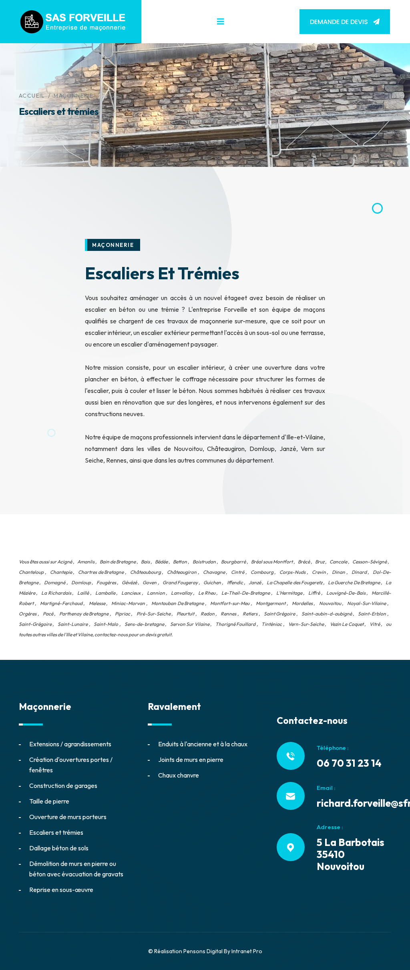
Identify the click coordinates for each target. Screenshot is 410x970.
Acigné (64, 562)
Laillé (83, 593)
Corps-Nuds (292, 572)
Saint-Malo (106, 624)
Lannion (156, 593)
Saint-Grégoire (35, 624)
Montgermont (270, 603)
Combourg (262, 572)
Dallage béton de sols (58, 848)
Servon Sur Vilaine (189, 624)
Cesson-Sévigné (369, 562)
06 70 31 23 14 (349, 763)
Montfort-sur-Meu (229, 603)
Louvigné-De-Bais (346, 593)
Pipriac (122, 614)
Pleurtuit (185, 614)
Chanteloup (31, 572)
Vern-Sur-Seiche (306, 624)
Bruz (319, 562)
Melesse (97, 603)
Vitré (375, 624)
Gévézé (129, 582)
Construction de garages (63, 786)
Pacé (48, 614)
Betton (180, 562)
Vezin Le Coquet (347, 624)
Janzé (255, 582)
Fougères (106, 582)
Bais (145, 562)
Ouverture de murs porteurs (68, 817)
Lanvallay (181, 593)
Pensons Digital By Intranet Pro (222, 951)
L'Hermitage (289, 593)
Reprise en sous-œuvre (61, 890)
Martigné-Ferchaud (61, 603)
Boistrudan (204, 562)
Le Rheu (206, 593)
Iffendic (235, 582)
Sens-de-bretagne (144, 624)
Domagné (54, 582)
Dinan (338, 572)
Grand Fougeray (180, 582)
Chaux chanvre (178, 775)
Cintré (237, 572)
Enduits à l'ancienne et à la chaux (202, 744)
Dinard (359, 572)
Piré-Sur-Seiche (154, 614)
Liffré (314, 593)
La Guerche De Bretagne (354, 582)
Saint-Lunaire (73, 624)
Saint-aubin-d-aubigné (326, 614)
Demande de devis (340, 21)
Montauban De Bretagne (177, 603)
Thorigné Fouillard (235, 624)
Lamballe (105, 593)
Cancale (338, 562)
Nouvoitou (330, 603)
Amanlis (85, 562)
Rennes (228, 614)
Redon (208, 614)
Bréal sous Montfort (272, 562)
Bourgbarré (233, 562)
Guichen (212, 582)
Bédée (161, 562)
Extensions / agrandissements (70, 744)
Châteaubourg (145, 572)
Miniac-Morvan (128, 603)
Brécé (304, 562)
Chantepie (61, 572)
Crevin (319, 572)
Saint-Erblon (372, 614)
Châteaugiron (182, 572)
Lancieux (131, 593)
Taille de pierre (49, 801)
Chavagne (214, 572)
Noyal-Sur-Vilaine (366, 603)
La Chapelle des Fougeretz (294, 582)
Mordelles (302, 603)
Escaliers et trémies (56, 832)
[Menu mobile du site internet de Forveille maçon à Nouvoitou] (220, 22)
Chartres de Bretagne (101, 572)
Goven (150, 582)
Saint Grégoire (279, 614)
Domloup (81, 582)
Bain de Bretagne (118, 562)
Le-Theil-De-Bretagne (245, 593)
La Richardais (56, 593)
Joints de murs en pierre (190, 760)
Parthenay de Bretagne (84, 614)
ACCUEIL (32, 95)
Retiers (250, 614)
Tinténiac (271, 624)
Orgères (27, 614)
